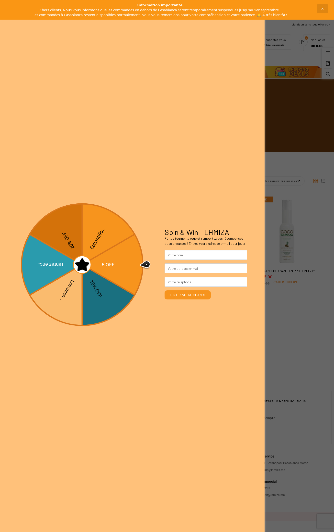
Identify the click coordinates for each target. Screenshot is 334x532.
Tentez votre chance (187, 295)
